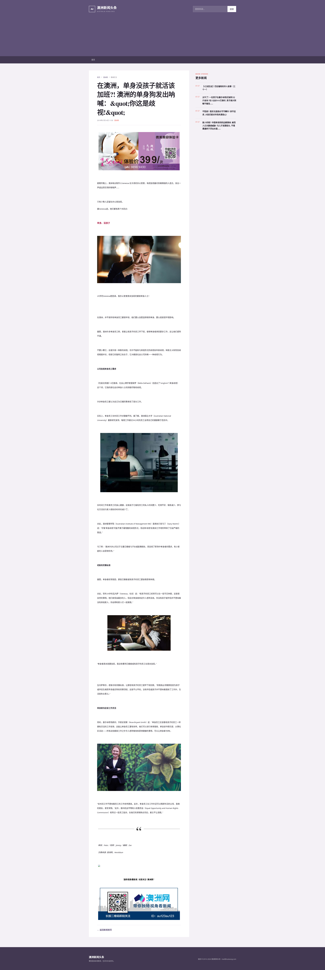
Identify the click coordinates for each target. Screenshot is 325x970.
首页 (93, 59)
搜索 (232, 9)
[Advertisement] (162, 37)
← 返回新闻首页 (104, 929)
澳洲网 (105, 77)
